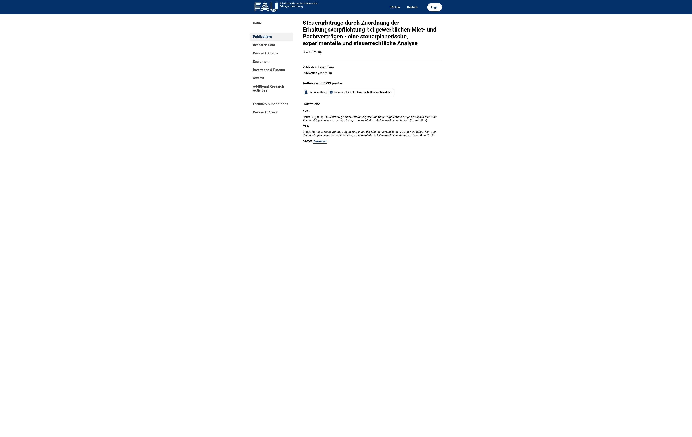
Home (257, 23)
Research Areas (265, 112)
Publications (262, 37)
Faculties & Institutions (270, 104)
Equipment (261, 62)
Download (320, 141)
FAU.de (395, 7)
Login (434, 7)
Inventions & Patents (269, 70)
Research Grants (265, 53)
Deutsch (412, 7)
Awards (259, 78)
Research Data (264, 45)
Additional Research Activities (268, 88)
